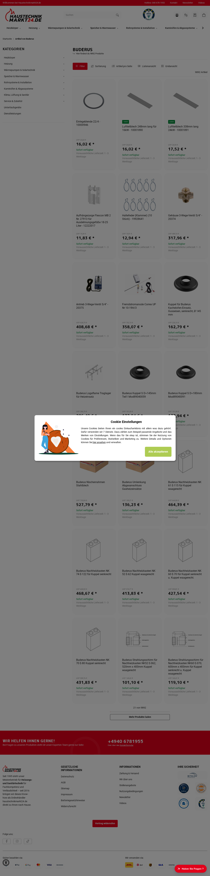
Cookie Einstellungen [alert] (126, 422)
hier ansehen (99, 442)
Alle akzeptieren (158, 451)
